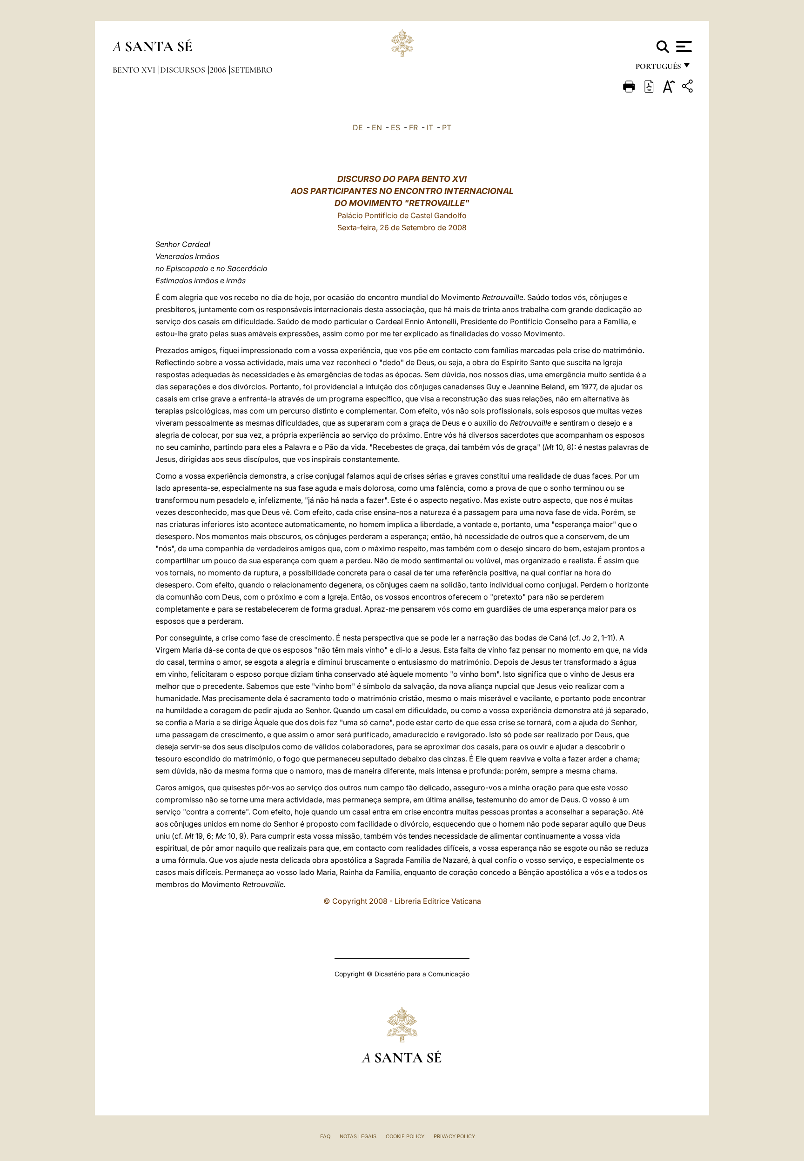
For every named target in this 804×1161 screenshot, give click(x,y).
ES (395, 127)
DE (358, 127)
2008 (219, 70)
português (658, 68)
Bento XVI (135, 70)
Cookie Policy (405, 1136)
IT (430, 127)
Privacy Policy (454, 1136)
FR (413, 127)
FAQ (325, 1136)
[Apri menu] (683, 46)
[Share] (688, 88)
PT (446, 127)
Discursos (183, 70)
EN (377, 127)
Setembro (252, 70)
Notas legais (358, 1136)
